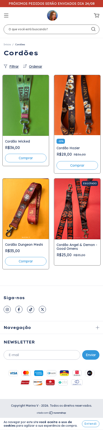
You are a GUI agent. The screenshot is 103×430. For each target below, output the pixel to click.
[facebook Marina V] (19, 309)
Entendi (91, 423)
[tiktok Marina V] (30, 309)
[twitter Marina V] (42, 309)
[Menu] (6, 16)
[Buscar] (93, 29)
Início (7, 44)
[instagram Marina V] (7, 309)
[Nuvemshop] (52, 413)
